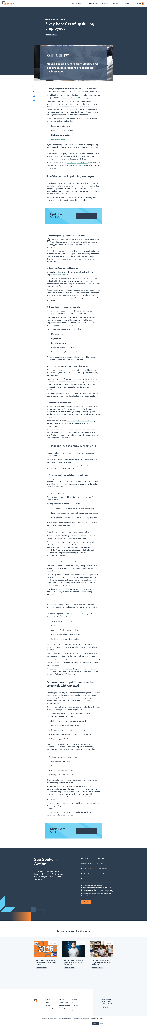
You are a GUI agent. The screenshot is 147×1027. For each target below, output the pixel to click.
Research (74, 1008)
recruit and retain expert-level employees (75, 98)
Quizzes (74, 1010)
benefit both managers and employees (77, 614)
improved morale (63, 275)
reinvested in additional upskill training (80, 421)
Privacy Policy (49, 1008)
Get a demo (87, 216)
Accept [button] (94, 1023)
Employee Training (51, 34)
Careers (47, 1005)
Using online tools (53, 605)
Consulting (105, 3)
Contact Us (138, 3)
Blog (73, 1002)
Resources (115, 3)
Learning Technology (64, 1005)
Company (126, 3)
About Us (48, 1002)
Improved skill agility (58, 139)
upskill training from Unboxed (77, 163)
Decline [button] (101, 1023)
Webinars (75, 1005)
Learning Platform (92, 3)
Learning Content (76, 3)
